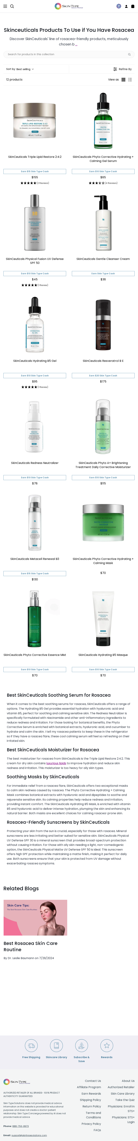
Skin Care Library (123, 1094)
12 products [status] (14, 79)
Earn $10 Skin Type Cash (103, 171)
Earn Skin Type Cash (103, 273)
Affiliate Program (89, 1087)
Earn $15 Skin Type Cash (35, 171)
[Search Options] (131, 54)
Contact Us (93, 1081)
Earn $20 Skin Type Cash (103, 375)
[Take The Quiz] (117, 6)
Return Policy (91, 1106)
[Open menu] (3, 6)
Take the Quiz (125, 1100)
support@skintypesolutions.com (29, 1135)
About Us (128, 1081)
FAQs (97, 1130)
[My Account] (125, 6)
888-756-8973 (20, 1126)
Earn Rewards (91, 1094)
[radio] (123, 79)
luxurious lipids (56, 763)
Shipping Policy (90, 1100)
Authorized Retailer (121, 1087)
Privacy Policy (91, 1124)
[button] (19, 69)
